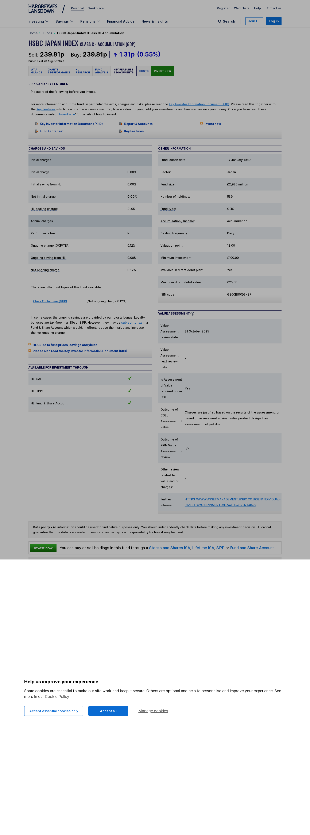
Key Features (45, 109)
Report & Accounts (138, 124)
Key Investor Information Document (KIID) (199, 104)
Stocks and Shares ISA (169, 547)
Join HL (254, 21)
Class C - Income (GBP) (50, 301)
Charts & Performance (58, 71)
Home (33, 33)
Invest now (162, 71)
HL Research (83, 71)
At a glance (36, 71)
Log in (274, 21)
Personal (77, 8)
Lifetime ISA (202, 547)
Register (223, 8)
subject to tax (132, 322)
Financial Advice (121, 21)
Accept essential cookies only (53, 711)
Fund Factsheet (51, 131)
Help (257, 8)
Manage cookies (153, 711)
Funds (47, 33)
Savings (62, 21)
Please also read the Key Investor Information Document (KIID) (80, 351)
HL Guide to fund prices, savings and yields (65, 345)
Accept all (108, 711)
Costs (143, 71)
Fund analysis (101, 71)
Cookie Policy (57, 696)
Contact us (274, 8)
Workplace (96, 8)
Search (229, 21)
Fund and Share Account (252, 547)
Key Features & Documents (123, 71)
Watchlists (241, 8)
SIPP (220, 547)
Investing (36, 21)
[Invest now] (43, 548)
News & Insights (155, 21)
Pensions (88, 21)
